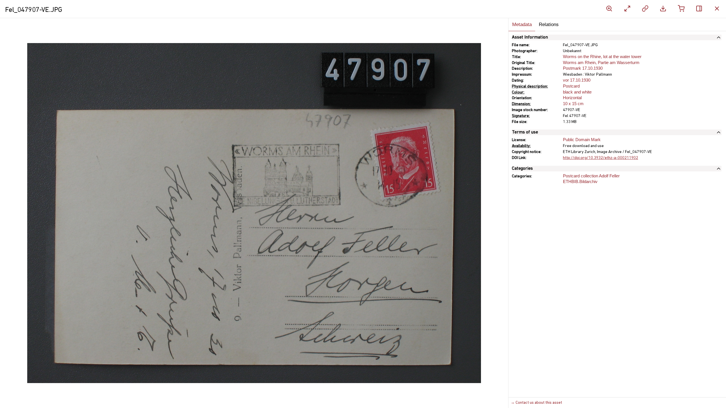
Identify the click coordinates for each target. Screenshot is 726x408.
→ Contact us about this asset (536, 403)
